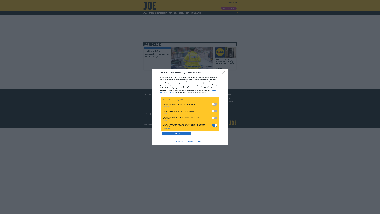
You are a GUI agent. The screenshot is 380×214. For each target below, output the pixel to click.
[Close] (224, 73)
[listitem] (190, 100)
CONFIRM (176, 133)
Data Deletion (179, 141)
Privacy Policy (201, 141)
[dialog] (190, 107)
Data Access (190, 141)
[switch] (214, 104)
